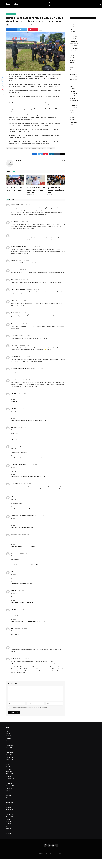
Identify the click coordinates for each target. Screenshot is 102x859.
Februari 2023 (73, 122)
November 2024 (74, 72)
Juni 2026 (72, 26)
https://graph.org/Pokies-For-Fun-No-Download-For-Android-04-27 (28, 621)
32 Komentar (27, 24)
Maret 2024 (73, 91)
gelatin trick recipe (15, 483)
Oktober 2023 (73, 103)
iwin (12, 269)
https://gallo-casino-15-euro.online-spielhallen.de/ (23, 546)
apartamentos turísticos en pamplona (20, 368)
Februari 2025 (73, 65)
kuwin (12, 326)
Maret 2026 (73, 34)
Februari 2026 (73, 36)
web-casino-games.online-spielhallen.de (20, 496)
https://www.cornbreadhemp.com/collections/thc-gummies (26, 663)
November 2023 (74, 100)
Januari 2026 (73, 38)
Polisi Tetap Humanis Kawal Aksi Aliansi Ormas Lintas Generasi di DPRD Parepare (14, 189)
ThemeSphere (59, 853)
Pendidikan (76, 4)
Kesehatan (59, 4)
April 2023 (72, 117)
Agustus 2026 (73, 22)
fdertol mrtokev (15, 345)
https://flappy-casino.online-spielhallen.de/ (22, 508)
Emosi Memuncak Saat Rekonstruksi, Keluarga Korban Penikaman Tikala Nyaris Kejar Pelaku (56, 190)
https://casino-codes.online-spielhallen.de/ (22, 583)
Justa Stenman (14, 221)
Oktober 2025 (73, 46)
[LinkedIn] (2, 85)
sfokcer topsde (14, 646)
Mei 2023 (72, 115)
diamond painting (15, 235)
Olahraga (67, 4)
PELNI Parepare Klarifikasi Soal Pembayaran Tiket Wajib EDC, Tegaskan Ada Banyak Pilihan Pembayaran (35, 190)
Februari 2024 (73, 93)
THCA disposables (15, 356)
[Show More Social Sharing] (40, 29)
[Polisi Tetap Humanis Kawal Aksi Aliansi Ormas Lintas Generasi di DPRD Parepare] (15, 180)
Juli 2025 (72, 53)
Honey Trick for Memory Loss (18, 289)
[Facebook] (2, 78)
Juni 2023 (72, 112)
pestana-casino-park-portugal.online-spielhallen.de (23, 515)
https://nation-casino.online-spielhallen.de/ (22, 527)
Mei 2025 (72, 57)
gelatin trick (14, 335)
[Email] (2, 93)
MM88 (12, 279)
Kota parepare (50, 148)
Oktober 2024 (73, 74)
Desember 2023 (74, 98)
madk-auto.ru (14, 393)
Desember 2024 (74, 69)
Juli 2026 (72, 24)
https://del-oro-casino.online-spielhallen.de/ (22, 602)
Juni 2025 (72, 55)
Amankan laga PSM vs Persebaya (15, 148)
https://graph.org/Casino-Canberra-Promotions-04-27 (25, 640)
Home (23, 4)
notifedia (13, 24)
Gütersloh (13, 590)
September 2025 (74, 48)
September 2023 (74, 105)
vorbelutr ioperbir (15, 204)
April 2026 (72, 31)
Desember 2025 (74, 41)
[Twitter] (2, 81)
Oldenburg (13, 572)
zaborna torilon (14, 379)
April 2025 (72, 60)
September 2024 (74, 76)
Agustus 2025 (73, 50)
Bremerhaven (14, 534)
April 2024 (72, 88)
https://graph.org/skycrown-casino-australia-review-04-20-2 (26, 457)
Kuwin (12, 323)
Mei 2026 (72, 29)
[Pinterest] (2, 89)
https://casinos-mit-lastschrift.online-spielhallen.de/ (24, 565)
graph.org (13, 408)
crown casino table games (17, 446)
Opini (88, 4)
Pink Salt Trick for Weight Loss (18, 246)
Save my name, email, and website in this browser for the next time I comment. (28, 707)
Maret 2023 (73, 119)
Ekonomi (44, 4)
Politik (83, 4)
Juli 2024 (72, 81)
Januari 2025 (73, 67)
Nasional (37, 4)
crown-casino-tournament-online (19, 464)
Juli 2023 (72, 110)
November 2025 (74, 43)
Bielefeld (13, 553)
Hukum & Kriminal (51, 4)
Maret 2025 (73, 62)
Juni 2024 (72, 84)
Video (94, 4)
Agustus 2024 (73, 79)
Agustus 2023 (73, 107)
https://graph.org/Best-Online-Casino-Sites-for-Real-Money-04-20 (28, 476)
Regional (29, 4)
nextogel (13, 260)
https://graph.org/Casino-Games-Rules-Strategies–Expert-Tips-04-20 (29, 439)
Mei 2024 (72, 86)
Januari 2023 (73, 124)
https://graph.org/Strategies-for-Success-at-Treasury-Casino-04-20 (28, 420)
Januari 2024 (73, 96)
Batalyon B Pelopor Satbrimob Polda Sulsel (35, 148)
